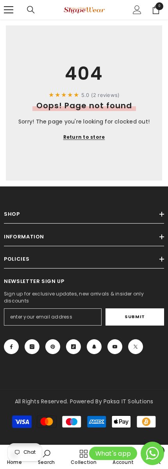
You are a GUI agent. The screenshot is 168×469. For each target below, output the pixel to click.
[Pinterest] (52, 346)
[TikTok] (73, 346)
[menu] (8, 9)
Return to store (84, 137)
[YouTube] (114, 346)
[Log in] (137, 9)
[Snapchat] (94, 346)
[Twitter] (135, 346)
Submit (135, 316)
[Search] (31, 9)
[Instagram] (32, 346)
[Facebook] (11, 346)
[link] (46, 456)
